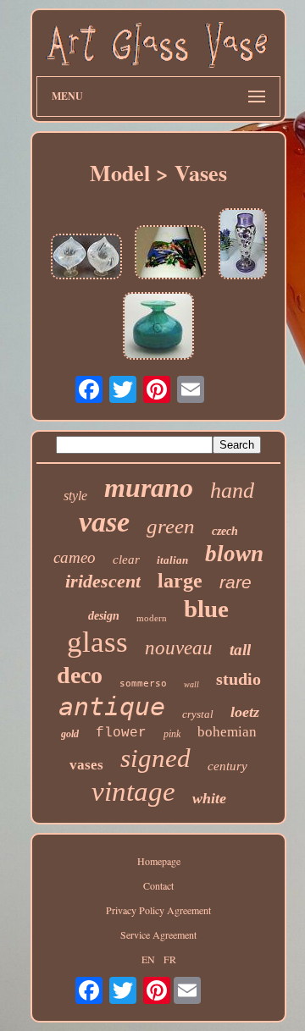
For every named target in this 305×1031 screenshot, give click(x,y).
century (227, 766)
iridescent (103, 581)
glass (97, 642)
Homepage (158, 861)
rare (235, 582)
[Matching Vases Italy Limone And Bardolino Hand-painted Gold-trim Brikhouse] (170, 253)
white (209, 798)
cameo (74, 557)
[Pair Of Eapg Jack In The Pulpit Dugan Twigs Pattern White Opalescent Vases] (86, 258)
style (75, 495)
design (103, 615)
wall (191, 684)
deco (80, 675)
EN (148, 959)
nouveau (179, 648)
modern (151, 618)
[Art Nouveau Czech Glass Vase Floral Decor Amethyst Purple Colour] (243, 245)
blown (234, 553)
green (171, 526)
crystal (198, 714)
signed (155, 758)
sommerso (143, 683)
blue (206, 608)
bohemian (227, 732)
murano (148, 487)
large (180, 581)
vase (104, 522)
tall (240, 650)
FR (170, 959)
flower (121, 733)
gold (70, 734)
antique (111, 706)
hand (232, 490)
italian (172, 560)
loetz (244, 711)
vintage (133, 791)
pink (172, 734)
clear (126, 559)
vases (86, 765)
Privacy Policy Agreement (158, 910)
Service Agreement (158, 934)
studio (238, 679)
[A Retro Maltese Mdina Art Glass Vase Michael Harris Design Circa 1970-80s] (158, 327)
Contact (158, 885)
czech (225, 531)
